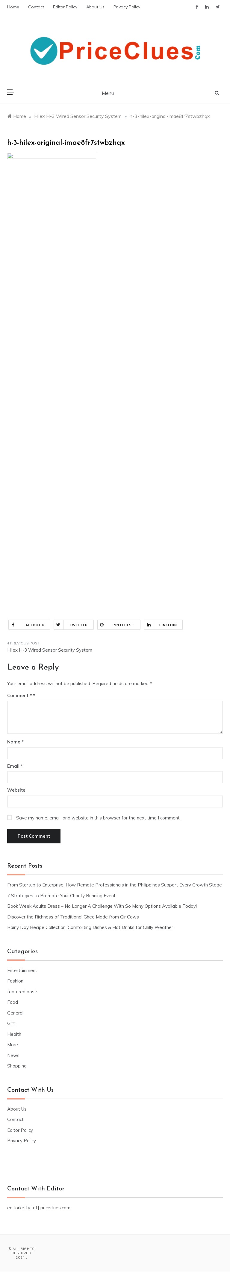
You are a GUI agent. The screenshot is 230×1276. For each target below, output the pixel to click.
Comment (19, 695)
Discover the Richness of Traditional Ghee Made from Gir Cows (73, 917)
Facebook (34, 625)
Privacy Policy (127, 7)
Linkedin (168, 625)
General (15, 1013)
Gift (11, 1023)
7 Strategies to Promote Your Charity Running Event (61, 895)
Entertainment (22, 970)
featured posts (23, 991)
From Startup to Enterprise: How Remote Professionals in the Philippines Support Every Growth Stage (114, 885)
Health (14, 1034)
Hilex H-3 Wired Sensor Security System (49, 650)
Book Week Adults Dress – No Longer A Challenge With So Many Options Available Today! (102, 906)
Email (15, 766)
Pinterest (124, 625)
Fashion (15, 981)
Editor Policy (65, 7)
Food (12, 1002)
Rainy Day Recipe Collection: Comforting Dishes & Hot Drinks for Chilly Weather (90, 927)
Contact (36, 7)
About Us (95, 7)
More (12, 1044)
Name (15, 742)
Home (13, 7)
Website (16, 790)
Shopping (17, 1066)
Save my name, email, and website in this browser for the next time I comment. (98, 818)
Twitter (78, 625)
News (13, 1055)
